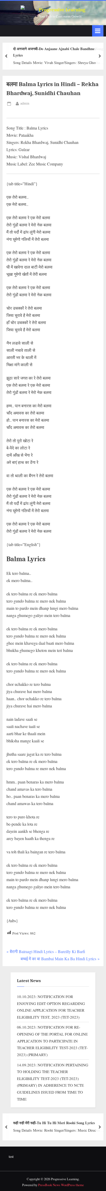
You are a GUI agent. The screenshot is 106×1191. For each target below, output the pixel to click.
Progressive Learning (62, 10)
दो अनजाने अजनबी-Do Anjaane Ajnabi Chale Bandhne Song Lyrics (58, 52)
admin (24, 103)
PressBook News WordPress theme (61, 1185)
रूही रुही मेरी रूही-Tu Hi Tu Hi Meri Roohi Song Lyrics (54, 1122)
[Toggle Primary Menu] (97, 30)
